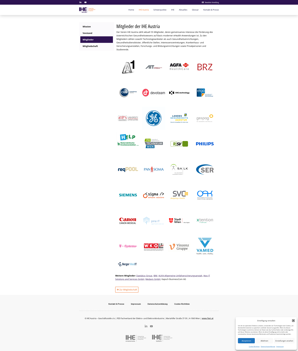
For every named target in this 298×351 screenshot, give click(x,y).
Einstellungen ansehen (284, 341)
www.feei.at (207, 318)
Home (131, 9)
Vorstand (87, 33)
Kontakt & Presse (211, 9)
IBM (155, 275)
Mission (87, 26)
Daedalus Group (144, 275)
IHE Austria (144, 9)
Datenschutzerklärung (268, 347)
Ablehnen (264, 341)
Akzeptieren (246, 341)
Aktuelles (183, 9)
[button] (293, 320)
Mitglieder (88, 39)
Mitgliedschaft (90, 46)
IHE (172, 9)
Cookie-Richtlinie (254, 347)
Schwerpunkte (159, 9)
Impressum (280, 347)
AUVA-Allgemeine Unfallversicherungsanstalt (180, 275)
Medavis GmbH (152, 279)
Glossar (195, 9)
